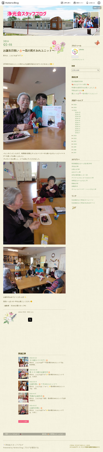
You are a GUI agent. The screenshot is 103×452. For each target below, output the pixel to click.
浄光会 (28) (75, 166)
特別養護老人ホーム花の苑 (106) (82, 163)
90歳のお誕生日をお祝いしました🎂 (84, 87)
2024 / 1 (77, 133)
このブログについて (78, 59)
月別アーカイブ (77, 100)
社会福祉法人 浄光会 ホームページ (82, 200)
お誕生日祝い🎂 (36, 408)
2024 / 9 (77, 118)
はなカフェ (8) (76, 172)
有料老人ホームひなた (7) (80, 180)
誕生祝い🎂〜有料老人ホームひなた (53, 434)
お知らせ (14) (76, 169)
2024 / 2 (77, 131)
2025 (75, 107)
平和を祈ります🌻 (78, 90)
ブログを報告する (31, 448)
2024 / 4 (77, 126)
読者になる (97, 8)
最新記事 (75, 77)
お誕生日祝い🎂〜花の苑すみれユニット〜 (29, 50)
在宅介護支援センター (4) (80, 175)
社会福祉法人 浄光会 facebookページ (83, 203)
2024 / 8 (77, 120)
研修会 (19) (75, 183)
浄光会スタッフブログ (24, 8)
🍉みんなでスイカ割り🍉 (80, 84)
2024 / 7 (77, 122)
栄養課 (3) (75, 186)
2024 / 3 (77, 129)
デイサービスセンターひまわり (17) (83, 178)
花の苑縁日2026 (77, 81)
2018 (74, 150)
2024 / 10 (78, 116)
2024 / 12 (77, 112)
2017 (74, 152)
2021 (74, 141)
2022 (74, 138)
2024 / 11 (77, 114)
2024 (75, 110)
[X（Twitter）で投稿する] (30, 320)
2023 (74, 135)
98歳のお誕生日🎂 (37, 396)
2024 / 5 (77, 124)
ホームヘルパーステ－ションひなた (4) (84, 189)
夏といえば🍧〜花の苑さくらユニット (85, 93)
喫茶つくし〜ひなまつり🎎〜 (13, 434)
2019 (74, 147)
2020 (75, 144)
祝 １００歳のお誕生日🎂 (39, 372)
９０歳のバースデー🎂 (38, 360)
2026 (75, 104)
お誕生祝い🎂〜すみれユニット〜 (43, 384)
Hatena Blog (18, 448)
